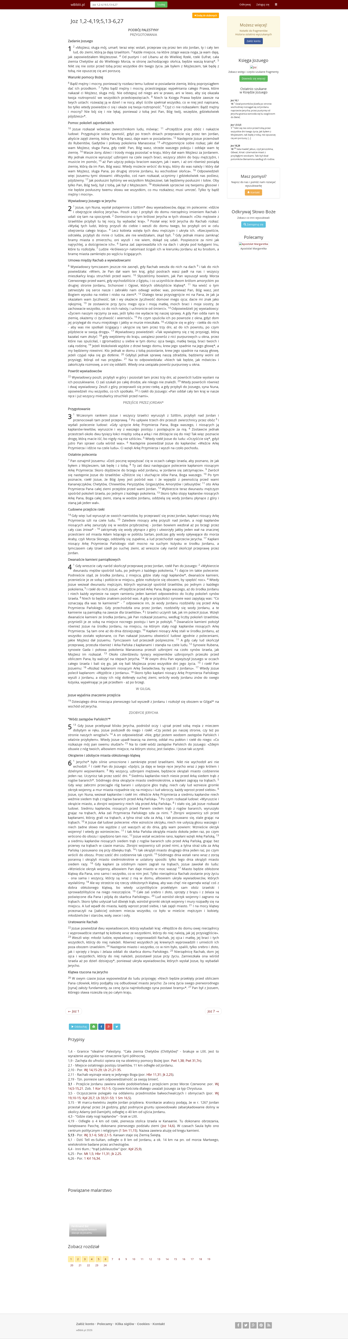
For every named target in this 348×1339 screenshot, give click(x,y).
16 (183, 1259)
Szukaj (161, 4)
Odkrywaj (245, 4)
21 (80, 1265)
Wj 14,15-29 (93, 1070)
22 (88, 1265)
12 (150, 1259)
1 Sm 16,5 (122, 1098)
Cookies (143, 1324)
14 (167, 1259)
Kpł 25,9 (134, 1149)
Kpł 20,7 (88, 1098)
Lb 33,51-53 (104, 1098)
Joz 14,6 (168, 1126)
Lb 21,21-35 (112, 1070)
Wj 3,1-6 (90, 1135)
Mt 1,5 (88, 1153)
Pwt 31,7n (193, 1060)
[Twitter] (246, 1325)
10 (133, 1259)
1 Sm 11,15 (128, 1130)
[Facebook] (238, 1325)
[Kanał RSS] (269, 1325)
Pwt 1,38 (177, 1060)
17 (192, 1259)
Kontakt (255, 192)
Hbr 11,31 (153, 1074)
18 (200, 1259)
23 (96, 1265)
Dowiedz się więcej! (253, 78)
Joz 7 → (213, 1011)
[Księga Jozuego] (253, 67)
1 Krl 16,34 (92, 1158)
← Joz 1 (73, 1011)
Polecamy (104, 1324)
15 (175, 1259)
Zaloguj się (262, 4)
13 (158, 1259)
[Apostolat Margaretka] (253, 244)
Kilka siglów (124, 1324)
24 (105, 1265)
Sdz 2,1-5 (104, 1135)
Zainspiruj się (254, 224)
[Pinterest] (261, 1325)
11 (142, 1259)
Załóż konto (253, 41)
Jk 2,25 (167, 1074)
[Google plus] (253, 1325)
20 (71, 1265)
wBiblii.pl (78, 4)
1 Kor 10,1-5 (102, 1088)
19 (208, 1259)
